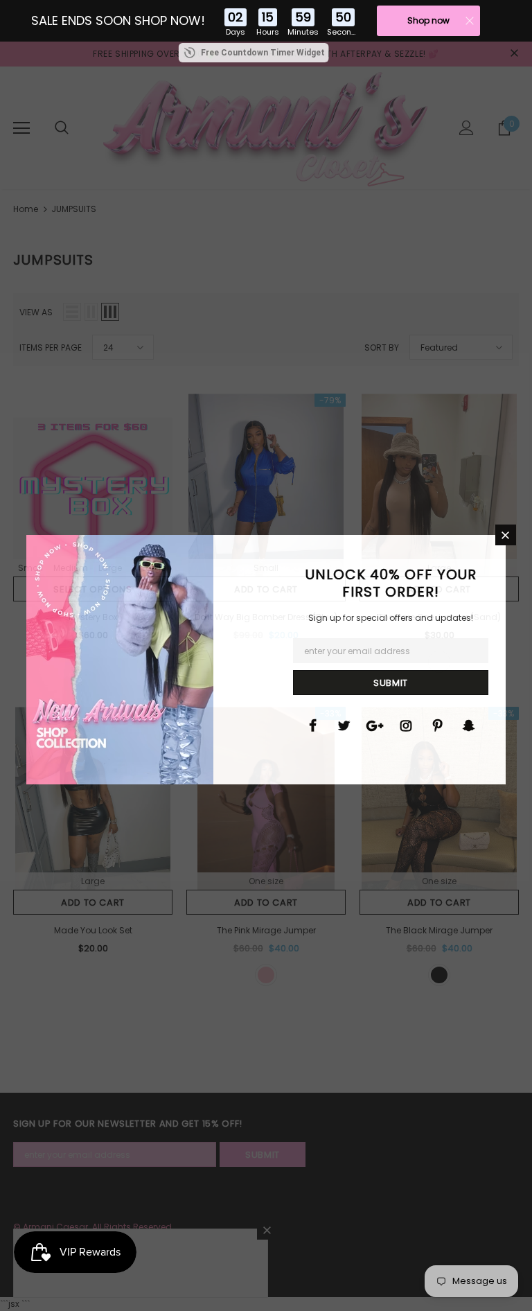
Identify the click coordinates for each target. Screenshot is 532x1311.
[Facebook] (312, 724)
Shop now (428, 20)
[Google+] (374, 724)
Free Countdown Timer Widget (263, 53)
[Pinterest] (437, 724)
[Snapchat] (468, 724)
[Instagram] (406, 724)
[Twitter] (343, 724)
